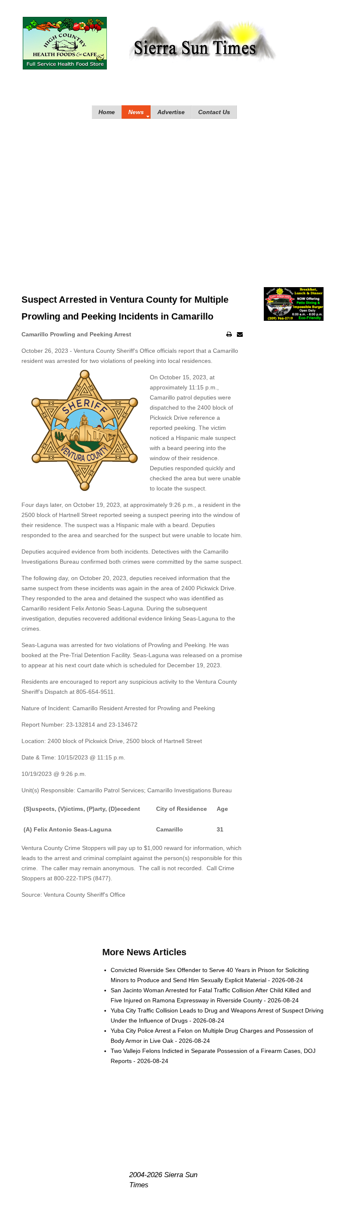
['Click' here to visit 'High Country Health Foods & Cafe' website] (64, 43)
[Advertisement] (172, 194)
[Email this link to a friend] (240, 334)
